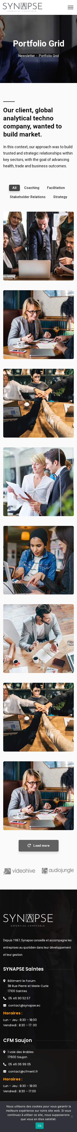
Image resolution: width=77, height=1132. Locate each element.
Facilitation (18, 271)
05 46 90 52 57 (19, 998)
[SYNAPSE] (22, 7)
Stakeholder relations (25, 664)
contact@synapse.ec (24, 1005)
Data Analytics (22, 501)
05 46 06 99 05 (19, 1064)
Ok (39, 1125)
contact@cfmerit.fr (23, 1071)
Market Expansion (25, 736)
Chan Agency (21, 422)
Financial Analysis (25, 815)
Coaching (16, 350)
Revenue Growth (24, 658)
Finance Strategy (25, 265)
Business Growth (24, 344)
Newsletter (26, 56)
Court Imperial (22, 579)
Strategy (16, 507)
